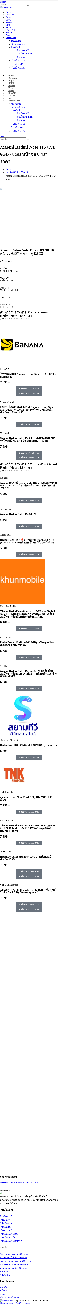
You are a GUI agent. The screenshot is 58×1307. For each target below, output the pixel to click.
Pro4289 (19, 1303)
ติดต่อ (3, 1294)
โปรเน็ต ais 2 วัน (8, 1237)
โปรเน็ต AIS (17, 64)
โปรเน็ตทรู (5, 1220)
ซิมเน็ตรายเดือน (25, 53)
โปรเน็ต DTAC (18, 68)
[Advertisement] (29, 1044)
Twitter (12, 1182)
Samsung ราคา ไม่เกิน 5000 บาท (15, 1261)
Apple (8, 17)
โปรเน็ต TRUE (18, 61)
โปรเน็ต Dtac (6, 1227)
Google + (29, 1182)
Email (36, 1182)
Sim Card (15, 47)
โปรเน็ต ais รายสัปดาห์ (11, 1241)
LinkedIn (20, 1182)
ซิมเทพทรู (22, 57)
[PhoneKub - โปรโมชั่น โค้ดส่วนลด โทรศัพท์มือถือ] (6, 7)
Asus (8, 35)
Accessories (11, 37)
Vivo (8, 25)
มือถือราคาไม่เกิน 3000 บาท (13, 1268)
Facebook (4, 1182)
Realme (9, 22)
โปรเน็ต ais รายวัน (9, 1234)
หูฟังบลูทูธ (16, 40)
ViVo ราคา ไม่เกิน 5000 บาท (13, 1257)
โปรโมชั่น (5, 1275)
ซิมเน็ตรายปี (23, 50)
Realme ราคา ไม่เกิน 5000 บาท (14, 1264)
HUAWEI (10, 30)
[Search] (28, 5)
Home (8, 12)
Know (27, 1303)
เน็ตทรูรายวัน (6, 1230)
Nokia (8, 27)
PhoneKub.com (7, 1303)
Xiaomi (9, 32)
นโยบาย (4, 1290)
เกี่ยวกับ (3, 1287)
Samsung (10, 15)
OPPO (9, 20)
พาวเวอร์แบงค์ (18, 44)
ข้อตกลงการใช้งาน (9, 1297)
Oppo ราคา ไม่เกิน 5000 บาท (14, 1254)
